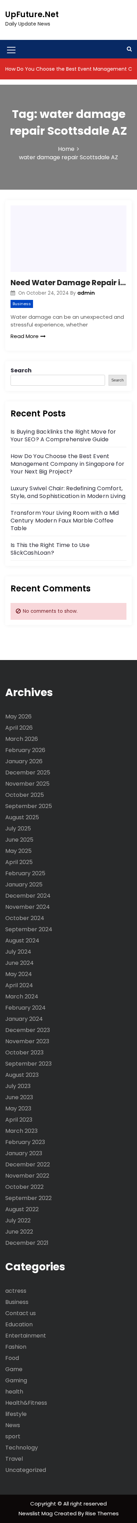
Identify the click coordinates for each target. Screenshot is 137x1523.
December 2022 (27, 1164)
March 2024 (21, 996)
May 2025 (18, 851)
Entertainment (25, 1336)
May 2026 (18, 717)
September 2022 (28, 1198)
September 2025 (28, 806)
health (14, 1392)
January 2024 (24, 1019)
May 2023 (18, 1108)
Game (13, 1369)
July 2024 (18, 952)
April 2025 (19, 862)
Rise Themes (102, 1513)
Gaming (16, 1380)
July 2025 (18, 828)
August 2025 (22, 817)
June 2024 (19, 963)
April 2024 (19, 985)
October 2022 (24, 1187)
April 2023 (18, 1120)
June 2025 (19, 840)
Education (19, 1324)
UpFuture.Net (32, 14)
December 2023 (27, 1030)
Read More (25, 336)
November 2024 (27, 907)
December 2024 (28, 896)
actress (15, 1291)
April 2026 (19, 728)
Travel (14, 1459)
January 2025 (24, 884)
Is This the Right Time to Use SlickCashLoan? (50, 549)
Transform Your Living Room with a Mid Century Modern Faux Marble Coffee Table (65, 520)
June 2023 (19, 1097)
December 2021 (26, 1243)
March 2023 (21, 1131)
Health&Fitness (26, 1403)
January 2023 (23, 1153)
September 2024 (28, 929)
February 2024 (25, 1008)
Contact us (20, 1313)
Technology (21, 1448)
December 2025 (27, 772)
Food (12, 1358)
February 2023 (25, 1142)
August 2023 (22, 1075)
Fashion (15, 1347)
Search (21, 370)
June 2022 (19, 1232)
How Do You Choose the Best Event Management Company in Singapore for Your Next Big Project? (67, 464)
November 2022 (27, 1176)
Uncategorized (25, 1470)
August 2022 (22, 1209)
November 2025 (27, 784)
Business (22, 304)
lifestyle (16, 1414)
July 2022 (18, 1220)
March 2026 (21, 739)
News (12, 1425)
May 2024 (18, 974)
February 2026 (25, 750)
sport (12, 1436)
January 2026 (24, 761)
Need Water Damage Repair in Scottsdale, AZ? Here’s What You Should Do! (68, 283)
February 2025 (25, 873)
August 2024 (22, 940)
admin (86, 292)
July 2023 (18, 1086)
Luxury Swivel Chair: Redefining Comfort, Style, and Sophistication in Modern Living (68, 492)
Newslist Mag (36, 1513)
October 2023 (24, 1052)
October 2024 (24, 918)
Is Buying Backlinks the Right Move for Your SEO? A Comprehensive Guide (63, 435)
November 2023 (27, 1041)
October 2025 (24, 795)
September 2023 (28, 1064)
